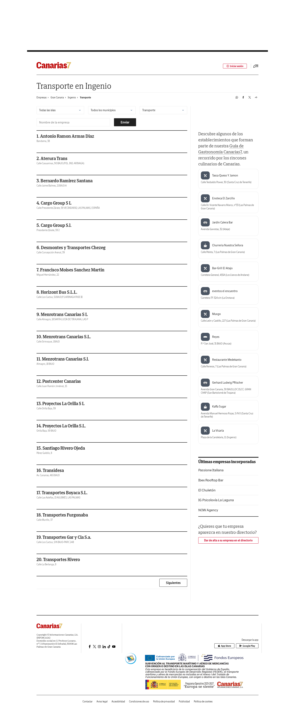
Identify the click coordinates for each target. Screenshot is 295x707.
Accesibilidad (118, 701)
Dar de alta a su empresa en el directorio (228, 540)
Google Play (249, 645)
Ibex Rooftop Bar (210, 480)
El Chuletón (207, 490)
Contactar (87, 701)
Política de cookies (203, 701)
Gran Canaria (57, 97)
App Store (226, 645)
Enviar (125, 122)
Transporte (85, 97)
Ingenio (72, 97)
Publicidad (184, 701)
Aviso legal (102, 701)
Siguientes (173, 583)
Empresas (42, 97)
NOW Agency (208, 510)
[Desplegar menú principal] (255, 66)
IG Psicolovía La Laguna (216, 500)
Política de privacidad (164, 701)
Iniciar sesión (236, 66)
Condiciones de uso (139, 701)
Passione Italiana (211, 470)
